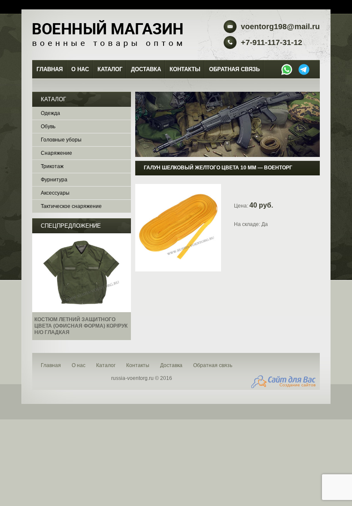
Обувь (48, 126)
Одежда (50, 113)
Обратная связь (234, 69)
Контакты (185, 69)
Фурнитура (54, 180)
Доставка (146, 69)
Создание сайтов (297, 385)
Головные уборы (61, 140)
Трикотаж (52, 166)
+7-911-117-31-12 (271, 42)
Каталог (109, 69)
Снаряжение (56, 153)
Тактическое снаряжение (71, 206)
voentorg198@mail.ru (280, 26)
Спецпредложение (71, 226)
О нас (80, 69)
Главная (49, 69)
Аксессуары (55, 193)
